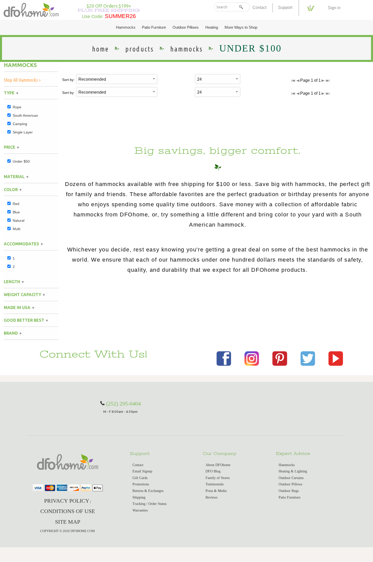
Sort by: (68, 80)
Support (285, 7)
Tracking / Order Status (149, 504)
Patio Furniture (154, 27)
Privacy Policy (66, 501)
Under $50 (21, 161)
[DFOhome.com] (31, 9)
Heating (211, 27)
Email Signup (142, 471)
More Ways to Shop (241, 27)
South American (25, 115)
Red (16, 204)
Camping (20, 124)
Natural (18, 220)
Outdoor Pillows (186, 27)
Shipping (138, 497)
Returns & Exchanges (147, 491)
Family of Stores (218, 478)
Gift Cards (139, 478)
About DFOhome (218, 465)
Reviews (211, 497)
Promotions (140, 484)
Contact (259, 7)
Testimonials (215, 484)
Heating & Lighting (293, 471)
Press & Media (216, 491)
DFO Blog (213, 471)
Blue (16, 212)
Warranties (140, 510)
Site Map (67, 522)
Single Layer (23, 132)
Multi (16, 229)
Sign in (334, 8)
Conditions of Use (67, 511)
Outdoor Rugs (289, 491)
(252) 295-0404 (123, 403)
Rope (17, 107)
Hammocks (125, 27)
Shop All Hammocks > (22, 79)
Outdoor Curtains (291, 478)
